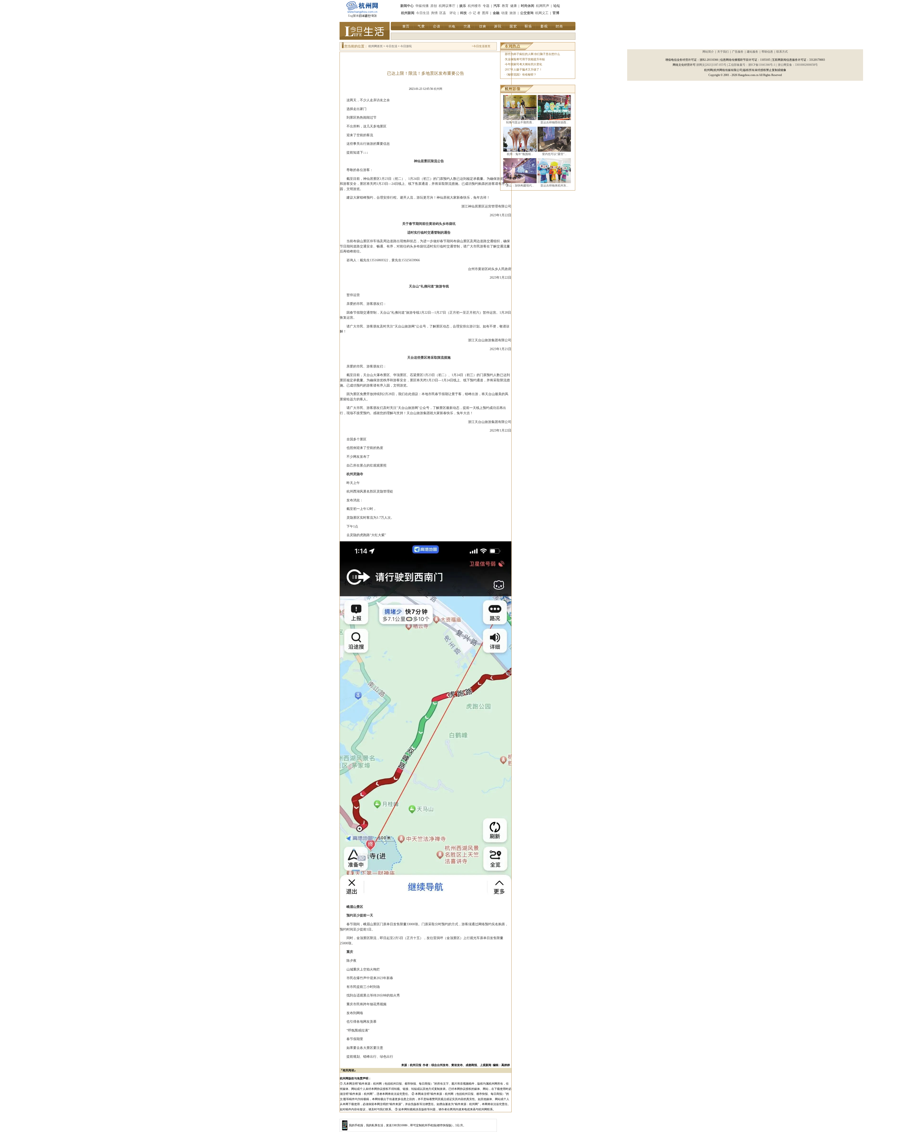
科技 (463, 13)
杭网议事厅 (447, 6)
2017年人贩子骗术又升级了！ (523, 69)
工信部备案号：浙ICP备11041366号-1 (751, 64)
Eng (350, 15)
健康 (513, 6)
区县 (442, 13)
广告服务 (737, 51)
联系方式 (782, 51)
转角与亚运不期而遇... (520, 122)
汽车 (496, 6)
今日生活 (422, 13)
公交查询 (527, 13)
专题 (486, 6)
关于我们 (723, 51)
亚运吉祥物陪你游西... (554, 122)
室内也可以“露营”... (554, 154)
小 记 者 (474, 13)
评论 (452, 13)
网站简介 (708, 51)
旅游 (512, 13)
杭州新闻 (407, 13)
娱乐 (462, 6)
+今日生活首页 (481, 46)
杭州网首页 (375, 46)
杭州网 (438, 89)
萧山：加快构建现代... (520, 185)
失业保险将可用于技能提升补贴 (525, 59)
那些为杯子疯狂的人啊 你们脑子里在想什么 (532, 54)
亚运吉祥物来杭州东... (554, 185)
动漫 (504, 13)
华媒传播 (422, 6)
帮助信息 (767, 51)
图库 (485, 13)
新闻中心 (407, 6)
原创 (433, 6)
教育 (505, 6)
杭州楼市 (474, 6)
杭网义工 (542, 13)
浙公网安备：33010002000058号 (798, 64)
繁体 (356, 15)
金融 (496, 13)
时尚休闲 (527, 6)
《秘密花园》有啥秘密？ (520, 74)
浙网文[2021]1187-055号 (711, 64)
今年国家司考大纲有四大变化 (523, 64)
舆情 (434, 13)
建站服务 (752, 51)
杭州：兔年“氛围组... (520, 154)
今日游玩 (406, 46)
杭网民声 (542, 6)
